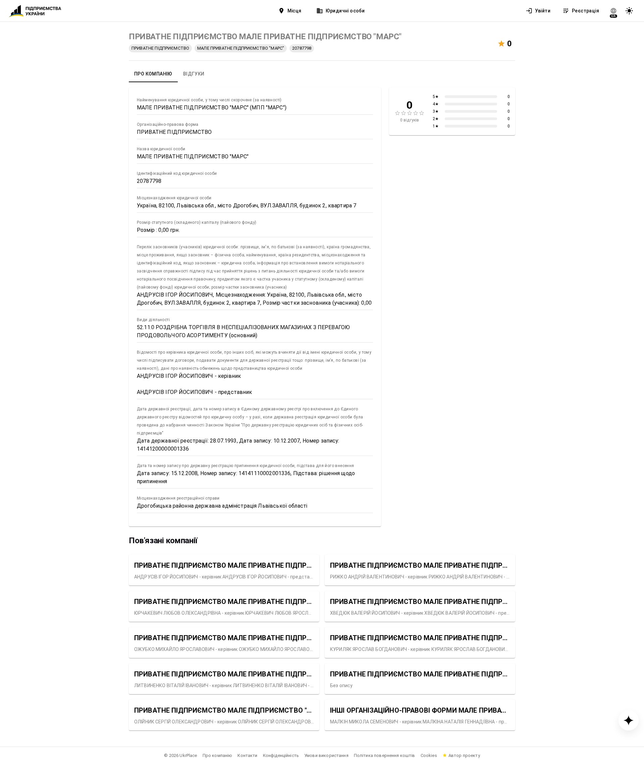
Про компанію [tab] (153, 74)
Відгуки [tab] (194, 74)
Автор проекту (464, 755)
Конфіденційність (281, 755)
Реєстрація (585, 10)
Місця (294, 10)
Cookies (429, 755)
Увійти (542, 10)
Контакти (247, 755)
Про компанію (217, 755)
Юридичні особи (345, 10)
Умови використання (326, 755)
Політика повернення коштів (384, 755)
